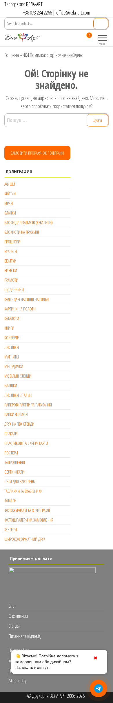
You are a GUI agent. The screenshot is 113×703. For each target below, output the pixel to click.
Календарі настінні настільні (27, 299)
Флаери (10, 501)
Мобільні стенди (17, 376)
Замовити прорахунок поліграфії (37, 153)
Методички (13, 366)
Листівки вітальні (18, 395)
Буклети (10, 251)
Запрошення (14, 462)
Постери (11, 453)
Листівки (11, 347)
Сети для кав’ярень (19, 481)
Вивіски (10, 270)
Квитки (10, 194)
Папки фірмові (16, 414)
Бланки (10, 213)
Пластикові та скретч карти (26, 443)
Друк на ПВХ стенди (19, 424)
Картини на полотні (20, 309)
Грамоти (11, 280)
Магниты (11, 357)
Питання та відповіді (25, 636)
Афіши (9, 184)
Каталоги (11, 318)
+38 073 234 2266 (37, 12)
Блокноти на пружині (21, 232)
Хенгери (10, 529)
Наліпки (10, 385)
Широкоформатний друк (24, 539)
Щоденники (14, 289)
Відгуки (14, 626)
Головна (11, 54)
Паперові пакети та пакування (28, 405)
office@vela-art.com (73, 12)
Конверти (11, 337)
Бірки (8, 203)
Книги (9, 328)
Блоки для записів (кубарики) (28, 222)
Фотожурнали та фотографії (27, 510)
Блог (12, 606)
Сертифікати (14, 472)
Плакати (10, 433)
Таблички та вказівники (23, 491)
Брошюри (12, 242)
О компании (18, 616)
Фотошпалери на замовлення (29, 520)
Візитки (10, 261)
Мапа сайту (17, 680)
